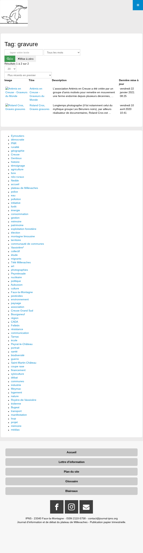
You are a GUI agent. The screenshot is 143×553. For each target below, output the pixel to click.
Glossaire (71, 481)
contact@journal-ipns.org (103, 518)
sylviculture (17, 373)
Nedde (15, 180)
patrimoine (17, 225)
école (14, 340)
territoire (16, 240)
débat (14, 377)
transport (16, 411)
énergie (15, 210)
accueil (15, 184)
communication (20, 332)
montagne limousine (23, 236)
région (14, 318)
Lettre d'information (72, 462)
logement (16, 392)
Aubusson (17, 284)
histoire (15, 161)
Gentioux (16, 158)
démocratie (17, 139)
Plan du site (71, 471)
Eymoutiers (17, 135)
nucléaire (16, 277)
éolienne (16, 403)
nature (15, 396)
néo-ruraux (17, 176)
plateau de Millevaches (24, 187)
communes (17, 381)
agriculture (17, 169)
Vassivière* (17, 247)
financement (18, 370)
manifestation (19, 414)
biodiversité (17, 355)
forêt (13, 206)
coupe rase (17, 366)
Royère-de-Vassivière (23, 399)
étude (14, 254)
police (14, 191)
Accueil (71, 452)
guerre (15, 358)
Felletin (15, 325)
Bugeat (15, 407)
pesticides (17, 295)
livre (13, 173)
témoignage (18, 165)
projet (14, 422)
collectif (15, 251)
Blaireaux (71, 491)
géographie (17, 150)
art (12, 266)
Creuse (15, 154)
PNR (13, 143)
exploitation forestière (23, 228)
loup (13, 418)
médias (15, 429)
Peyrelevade (18, 273)
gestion (15, 217)
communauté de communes (27, 243)
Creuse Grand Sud (22, 310)
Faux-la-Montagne (22, 292)
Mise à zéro (27, 58)
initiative (15, 202)
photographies (19, 269)
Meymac (16, 388)
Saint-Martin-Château (23, 362)
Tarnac (15, 336)
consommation (19, 213)
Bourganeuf (18, 314)
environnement (20, 299)
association (17, 306)
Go (11, 58)
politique (16, 280)
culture (15, 288)
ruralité (15, 147)
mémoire (16, 221)
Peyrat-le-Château (22, 344)
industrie (16, 384)
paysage (16, 303)
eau (13, 195)
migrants (16, 258)
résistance (17, 329)
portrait (15, 347)
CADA (14, 321)
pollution (16, 199)
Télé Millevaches (21, 262)
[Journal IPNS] (14, 5)
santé (14, 351)
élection (15, 232)
